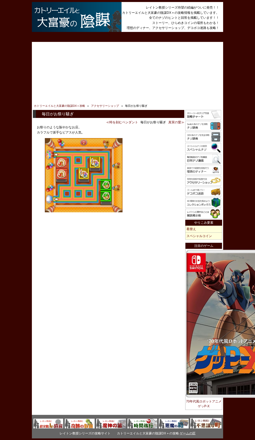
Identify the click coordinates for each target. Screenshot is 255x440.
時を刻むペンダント (123, 122)
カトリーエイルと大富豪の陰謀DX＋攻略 (59, 105)
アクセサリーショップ (105, 105)
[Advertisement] (127, 74)
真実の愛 (174, 122)
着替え (191, 229)
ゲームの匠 (188, 433)
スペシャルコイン (199, 236)
